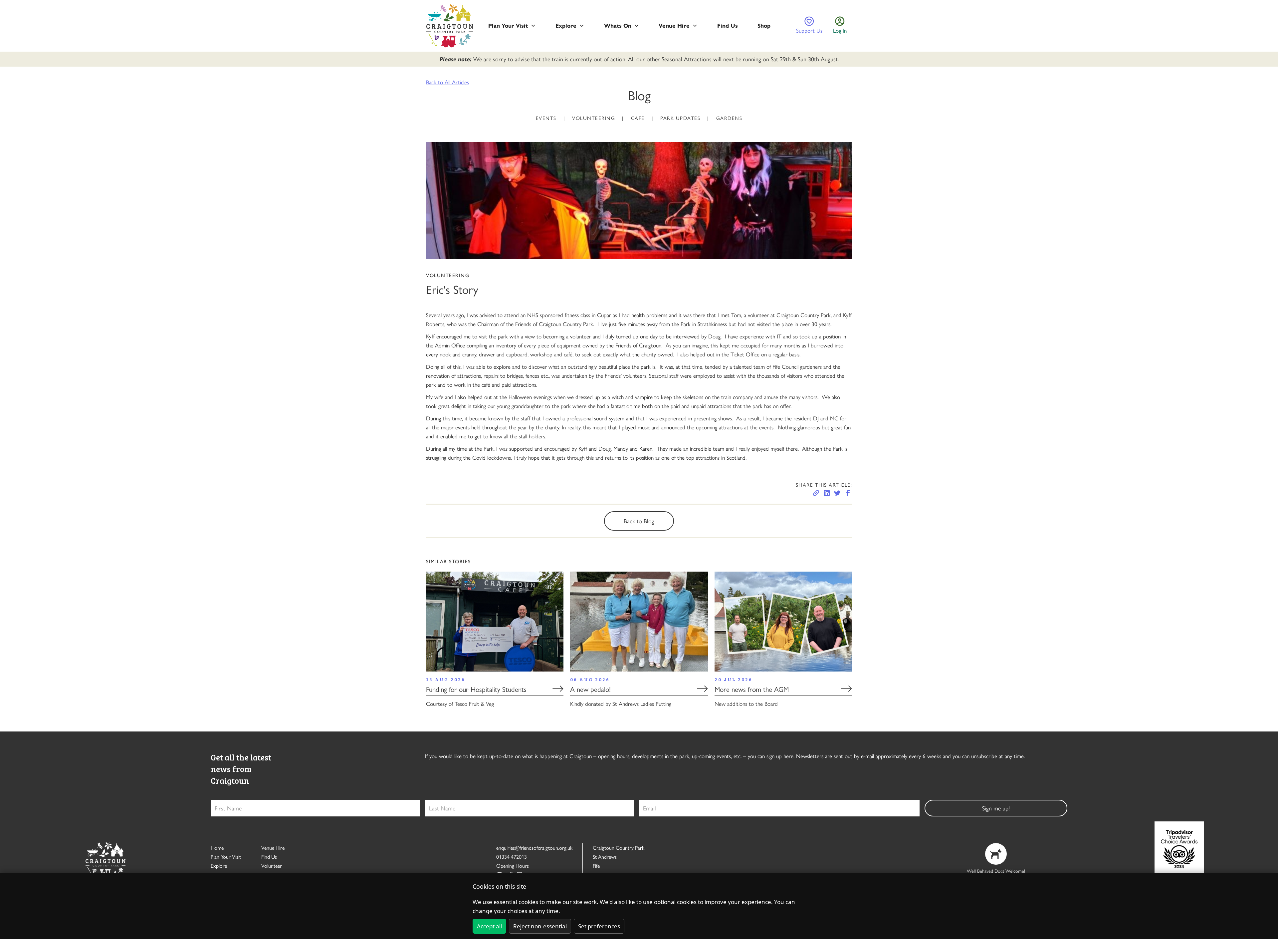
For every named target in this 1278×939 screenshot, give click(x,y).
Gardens (729, 117)
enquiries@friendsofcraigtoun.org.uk (534, 847)
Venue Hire (273, 847)
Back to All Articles (447, 82)
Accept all (489, 926)
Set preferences (599, 926)
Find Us (269, 856)
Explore (219, 865)
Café (638, 117)
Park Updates (680, 117)
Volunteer (271, 865)
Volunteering (593, 117)
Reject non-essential (540, 926)
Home (217, 847)
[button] (512, 26)
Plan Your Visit (226, 856)
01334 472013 (511, 856)
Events (546, 117)
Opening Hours (512, 865)
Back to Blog (639, 521)
